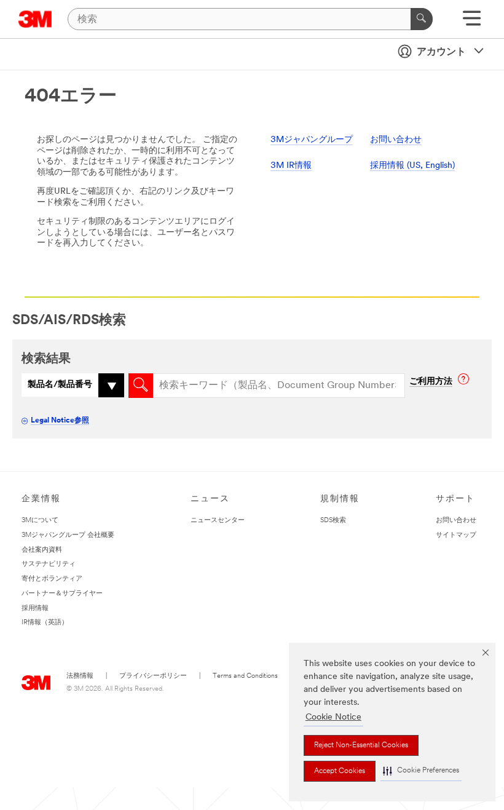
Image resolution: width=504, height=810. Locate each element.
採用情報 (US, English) (412, 165)
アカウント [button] (441, 52)
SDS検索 (333, 520)
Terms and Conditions (245, 676)
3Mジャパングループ (311, 140)
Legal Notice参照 (60, 420)
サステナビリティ (49, 564)
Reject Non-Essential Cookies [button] (361, 745)
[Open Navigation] (472, 22)
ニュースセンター (218, 520)
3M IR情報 (291, 165)
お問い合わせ (396, 140)
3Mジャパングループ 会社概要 (68, 535)
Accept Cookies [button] (339, 771)
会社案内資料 (42, 550)
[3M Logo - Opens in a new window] (35, 19)
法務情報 (79, 676)
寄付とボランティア (52, 579)
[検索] (422, 19)
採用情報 (35, 608)
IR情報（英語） (45, 622)
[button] (421, 771)
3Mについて (40, 520)
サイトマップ (456, 535)
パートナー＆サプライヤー (62, 593)
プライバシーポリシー (153, 676)
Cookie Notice (333, 717)
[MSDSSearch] (140, 385)
